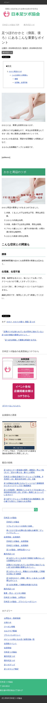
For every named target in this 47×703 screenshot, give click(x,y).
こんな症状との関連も (20, 75)
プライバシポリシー (12, 635)
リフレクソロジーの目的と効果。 (20, 526)
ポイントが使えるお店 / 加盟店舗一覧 (19, 639)
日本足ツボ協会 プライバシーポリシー (20, 602)
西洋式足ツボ (9, 589)
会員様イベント (10, 644)
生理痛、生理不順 (21, 82)
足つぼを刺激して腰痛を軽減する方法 (20, 340)
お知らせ (7, 622)
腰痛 (16, 79)
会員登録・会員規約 (12, 537)
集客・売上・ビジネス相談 (15, 593)
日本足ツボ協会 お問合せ (15, 597)
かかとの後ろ (18, 322)
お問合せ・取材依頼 (12, 618)
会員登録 (7, 648)
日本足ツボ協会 (10, 518)
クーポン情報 (9, 627)
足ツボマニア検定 (11, 669)
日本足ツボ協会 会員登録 (17, 541)
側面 (27, 322)
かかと (9, 322)
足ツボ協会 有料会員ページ (18, 550)
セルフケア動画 (10, 631)
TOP (10, 25)
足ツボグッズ (9, 665)
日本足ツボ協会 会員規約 (17, 545)
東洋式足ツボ (7, 52)
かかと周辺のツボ (15, 71)
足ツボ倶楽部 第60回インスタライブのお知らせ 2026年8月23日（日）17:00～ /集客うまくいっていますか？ (25, 492)
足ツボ (32, 322)
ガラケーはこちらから (11, 406)
